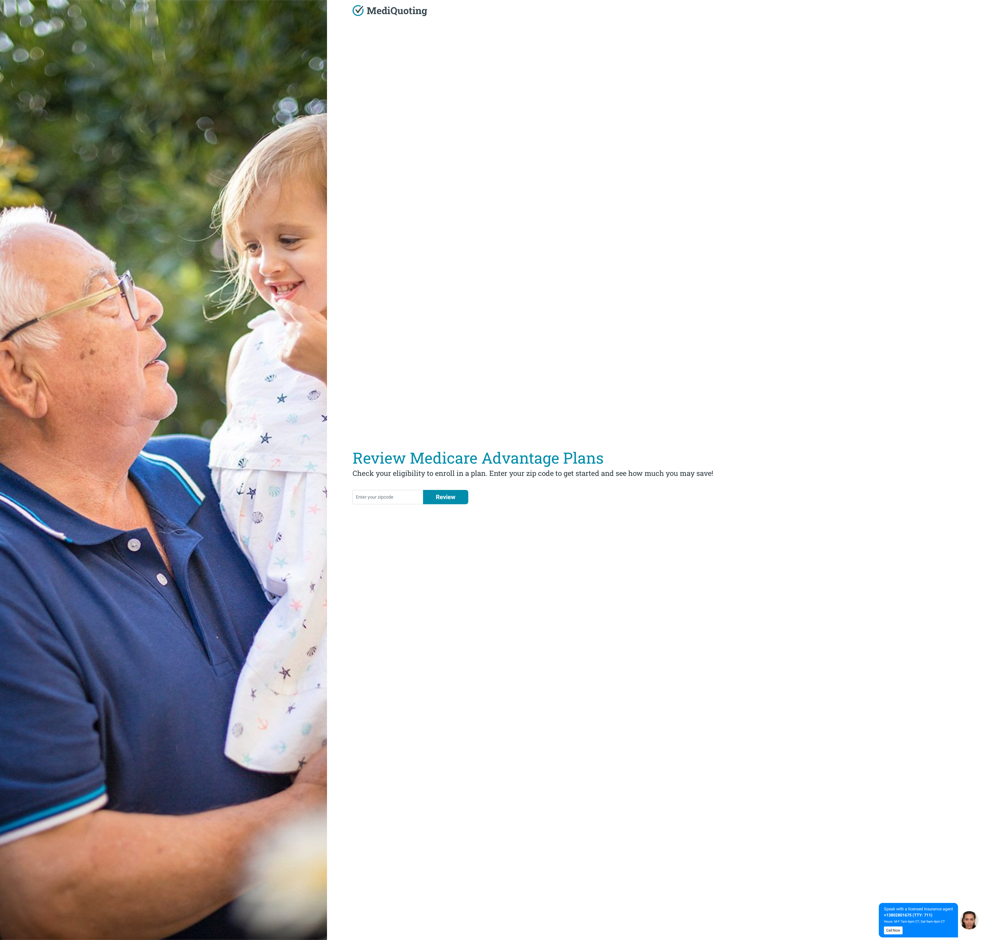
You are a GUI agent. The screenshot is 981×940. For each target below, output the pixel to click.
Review (446, 497)
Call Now (893, 930)
